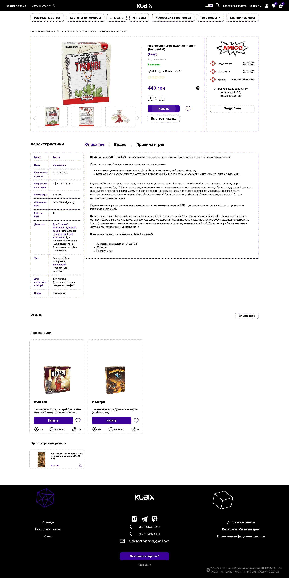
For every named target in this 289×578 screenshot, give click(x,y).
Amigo (56, 157)
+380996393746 (40, 6)
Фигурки (139, 17)
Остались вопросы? (144, 556)
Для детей (60, 234)
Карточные (59, 264)
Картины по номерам (85, 17)
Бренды (48, 522)
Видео (120, 144)
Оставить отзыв (247, 316)
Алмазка (116, 17)
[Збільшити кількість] (150, 98)
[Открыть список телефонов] (54, 5)
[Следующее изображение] (52, 117)
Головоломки (210, 17)
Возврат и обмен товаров (240, 529)
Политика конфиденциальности (241, 536)
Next (137, 118)
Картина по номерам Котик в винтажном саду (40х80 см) (66, 456)
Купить (164, 108)
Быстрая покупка (163, 118)
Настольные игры (47, 17)
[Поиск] (217, 5)
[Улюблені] (188, 109)
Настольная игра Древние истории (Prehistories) (115, 411)
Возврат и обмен (16, 6)
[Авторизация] (267, 5)
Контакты (255, 6)
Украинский (59, 165)
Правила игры (150, 144)
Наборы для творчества (173, 17)
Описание (94, 144)
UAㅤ (206, 6)
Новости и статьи (48, 529)
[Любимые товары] (78, 420)
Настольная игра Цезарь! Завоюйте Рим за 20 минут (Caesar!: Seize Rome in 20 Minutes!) (57, 411)
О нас (48, 536)
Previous (35, 118)
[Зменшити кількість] (161, 98)
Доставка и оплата (234, 6)
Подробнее (232, 108)
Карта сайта (144, 564)
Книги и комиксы (242, 17)
